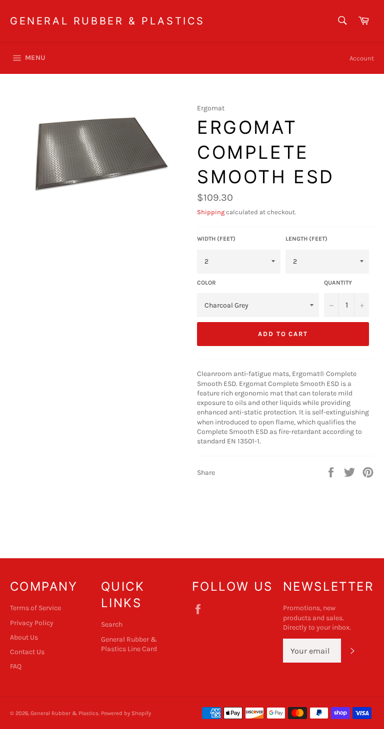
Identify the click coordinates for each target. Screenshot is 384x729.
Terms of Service (35, 608)
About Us (24, 637)
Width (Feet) (216, 238)
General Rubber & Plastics (107, 21)
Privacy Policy (32, 623)
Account (362, 58)
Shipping (210, 212)
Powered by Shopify (126, 713)
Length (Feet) (307, 238)
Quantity (338, 282)
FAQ (16, 666)
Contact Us (27, 652)
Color (206, 282)
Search (111, 624)
